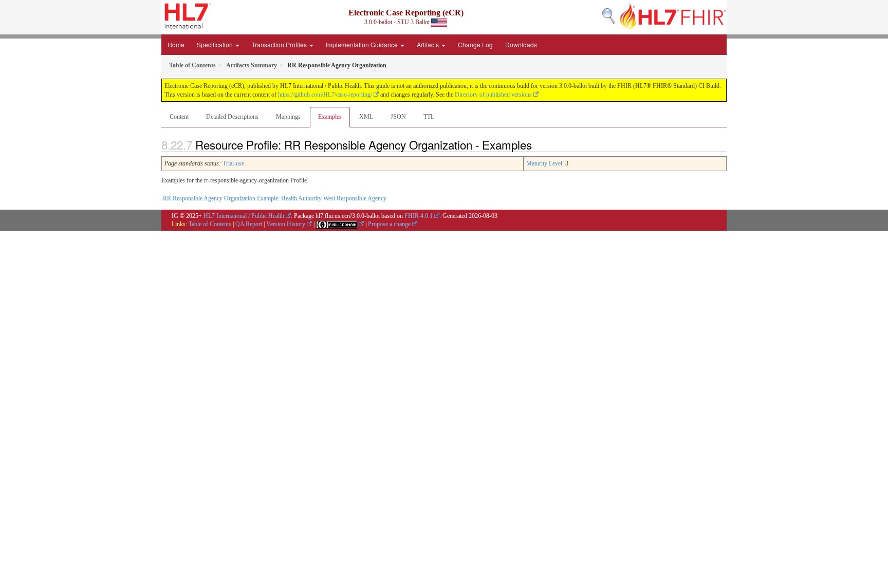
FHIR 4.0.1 (418, 215)
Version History (285, 224)
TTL (428, 116)
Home (176, 44)
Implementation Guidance (362, 44)
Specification (215, 44)
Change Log (475, 44)
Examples (330, 116)
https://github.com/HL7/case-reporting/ (325, 94)
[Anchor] (537, 144)
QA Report (248, 224)
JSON (398, 116)
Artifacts (428, 44)
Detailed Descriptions (232, 116)
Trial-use (233, 163)
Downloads (521, 44)
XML (366, 116)
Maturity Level (544, 163)
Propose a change (389, 224)
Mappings (288, 116)
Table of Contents (210, 224)
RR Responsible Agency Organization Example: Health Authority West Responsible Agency (274, 198)
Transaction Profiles (280, 44)
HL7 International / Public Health (243, 215)
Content (179, 116)
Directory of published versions (493, 94)
